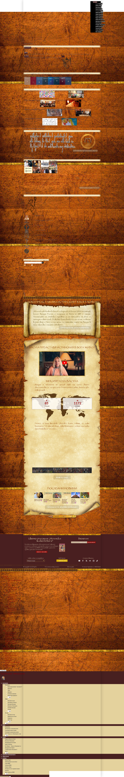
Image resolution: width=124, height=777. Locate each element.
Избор (6, 592)
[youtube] (79, 561)
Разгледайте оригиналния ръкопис (12, 625)
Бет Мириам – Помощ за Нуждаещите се (13, 639)
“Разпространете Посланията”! (11, 643)
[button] (62, 293)
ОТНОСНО (4, 652)
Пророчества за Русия (12, 610)
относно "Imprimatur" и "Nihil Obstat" (92, 567)
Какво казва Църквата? (12, 589)
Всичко (28, 265)
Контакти (7, 664)
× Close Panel (3, 670)
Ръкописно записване (12, 587)
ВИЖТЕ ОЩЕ (62, 477)
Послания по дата (11, 594)
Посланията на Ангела (12, 596)
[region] (62, 283)
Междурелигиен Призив (9, 641)
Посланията (7, 578)
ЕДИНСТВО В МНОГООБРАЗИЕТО (9, 648)
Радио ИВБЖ (7, 657)
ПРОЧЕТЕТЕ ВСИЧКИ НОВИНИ (62, 507)
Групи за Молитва (8, 638)
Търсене (9, 603)
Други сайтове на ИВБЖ (10, 666)
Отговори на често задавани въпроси (12, 662)
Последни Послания (12, 598)
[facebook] (83, 561)
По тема (6, 606)
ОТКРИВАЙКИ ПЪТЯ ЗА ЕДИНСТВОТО (85, 151)
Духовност (10, 585)
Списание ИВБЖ (8, 659)
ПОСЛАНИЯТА (5, 577)
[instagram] (93, 561)
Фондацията (70, 567)
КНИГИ (4, 618)
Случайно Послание (12, 601)
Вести (6, 645)
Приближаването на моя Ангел (11, 655)
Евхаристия (10, 611)
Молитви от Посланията (12, 599)
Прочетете (10, 582)
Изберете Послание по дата (32, 269)
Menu (26, 35)
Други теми (10, 613)
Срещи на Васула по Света (10, 632)
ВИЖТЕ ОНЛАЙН (42, 551)
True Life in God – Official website (13, 674)
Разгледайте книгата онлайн (10, 624)
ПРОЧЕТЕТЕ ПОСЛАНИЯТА (75, 328)
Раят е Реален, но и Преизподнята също (13, 627)
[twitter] (86, 561)
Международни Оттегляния (10, 636)
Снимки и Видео (8, 660)
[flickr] (90, 561)
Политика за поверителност (52, 567)
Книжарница (7, 620)
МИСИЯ (4, 631)
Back (10, 591)
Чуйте (9, 584)
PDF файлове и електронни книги (11, 622)
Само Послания (37, 265)
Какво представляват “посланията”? (15, 580)
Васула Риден (8, 653)
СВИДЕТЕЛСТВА (6, 650)
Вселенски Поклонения (9, 634)
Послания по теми (11, 608)
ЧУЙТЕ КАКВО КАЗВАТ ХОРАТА (89, 188)
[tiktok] (97, 561)
